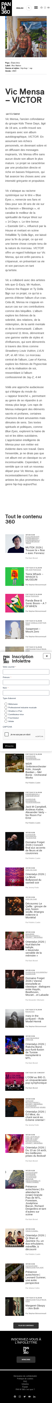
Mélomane (13, 704)
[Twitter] (25, 1397)
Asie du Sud (31, 870)
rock (28, 543)
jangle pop (36, 623)
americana (31, 649)
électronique (32, 536)
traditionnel (32, 1182)
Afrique (29, 1039)
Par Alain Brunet (32, 558)
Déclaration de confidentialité (25, 1376)
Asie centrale (33, 1136)
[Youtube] (48, 8)
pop (33, 596)
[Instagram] (45, 8)
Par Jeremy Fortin (32, 888)
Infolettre (25, 1384)
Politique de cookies (25, 1379)
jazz (28, 1038)
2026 (39, 569)
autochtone (31, 1172)
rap (31, 68)
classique (31, 759)
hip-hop (24, 68)
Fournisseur (13, 718)
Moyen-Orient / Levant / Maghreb (34, 936)
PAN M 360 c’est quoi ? (25, 1389)
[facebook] (41, 8)
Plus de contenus (26, 1325)
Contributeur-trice (16, 714)
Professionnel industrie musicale (22, 707)
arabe (43, 1107)
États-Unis (15, 63)
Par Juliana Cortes (33, 1288)
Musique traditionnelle (33, 1179)
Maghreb (30, 934)
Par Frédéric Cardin (33, 783)
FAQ (25, 1381)
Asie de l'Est (32, 1138)
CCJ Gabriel (14, 114)
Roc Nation (16, 66)
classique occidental (31, 757)
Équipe (25, 1387)
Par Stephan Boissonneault (36, 585)
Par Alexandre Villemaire (35, 1000)
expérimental (32, 538)
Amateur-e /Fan (15, 711)
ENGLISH (19, 8)
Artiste (11, 721)
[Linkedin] (34, 1397)
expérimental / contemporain (33, 540)
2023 (14, 71)
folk (38, 649)
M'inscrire (26, 1359)
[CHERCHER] (28, 8)
